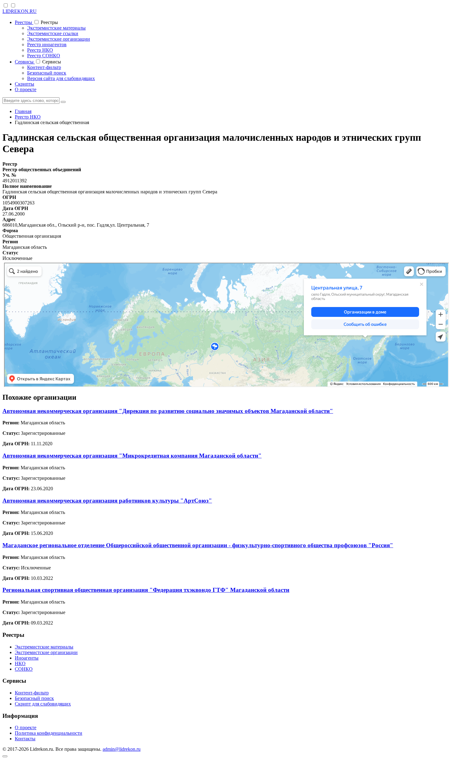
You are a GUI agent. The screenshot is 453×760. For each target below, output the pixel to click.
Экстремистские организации (58, 39)
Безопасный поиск (46, 72)
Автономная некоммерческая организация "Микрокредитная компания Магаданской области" (132, 455)
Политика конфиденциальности (48, 733)
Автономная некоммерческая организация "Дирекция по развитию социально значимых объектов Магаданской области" (167, 411)
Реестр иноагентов (47, 44)
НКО (20, 663)
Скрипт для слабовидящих (43, 703)
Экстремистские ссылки (52, 33)
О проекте (25, 89)
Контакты (25, 738)
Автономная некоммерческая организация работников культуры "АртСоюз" (107, 500)
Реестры (24, 22)
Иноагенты (27, 658)
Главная (23, 111)
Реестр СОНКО (43, 55)
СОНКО (24, 669)
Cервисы (25, 61)
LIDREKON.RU (19, 11)
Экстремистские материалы (56, 27)
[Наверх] (4, 756)
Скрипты (24, 84)
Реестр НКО (40, 50)
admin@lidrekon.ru (122, 749)
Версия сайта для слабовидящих (61, 78)
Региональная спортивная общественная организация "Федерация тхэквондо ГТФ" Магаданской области (145, 590)
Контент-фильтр (44, 67)
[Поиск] (63, 102)
